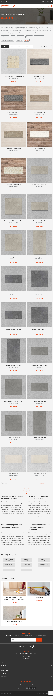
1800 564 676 (26, 658)
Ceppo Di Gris (20, 36)
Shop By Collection (10, 14)
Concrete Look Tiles (39, 36)
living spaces (31, 513)
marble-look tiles (17, 533)
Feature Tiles (19, 40)
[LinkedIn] (9, 2)
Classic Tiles (29, 36)
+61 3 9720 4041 (26, 656)
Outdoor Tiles (26, 570)
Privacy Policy (42, 693)
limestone (3, 507)
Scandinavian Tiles (44, 560)
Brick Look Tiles (5, 36)
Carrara (13, 36)
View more (27, 40)
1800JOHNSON (45, 1)
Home (2, 14)
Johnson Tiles (7, 693)
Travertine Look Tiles (26, 560)
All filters (6, 46)
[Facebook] (1, 2)
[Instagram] (4, 2)
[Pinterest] (6, 2)
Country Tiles (26, 564)
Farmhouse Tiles (9, 564)
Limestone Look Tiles (9, 560)
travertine (6, 505)
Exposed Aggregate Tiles (7, 40)
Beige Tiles (9, 570)
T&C (38, 693)
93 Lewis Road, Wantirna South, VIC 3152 (26, 653)
